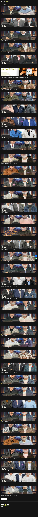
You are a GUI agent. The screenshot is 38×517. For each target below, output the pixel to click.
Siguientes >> (3, 498)
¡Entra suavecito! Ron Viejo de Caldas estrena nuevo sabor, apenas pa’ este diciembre (14, 77)
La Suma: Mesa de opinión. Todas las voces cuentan (9, 15)
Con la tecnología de (7, 511)
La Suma (4, 4)
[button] (2, 2)
